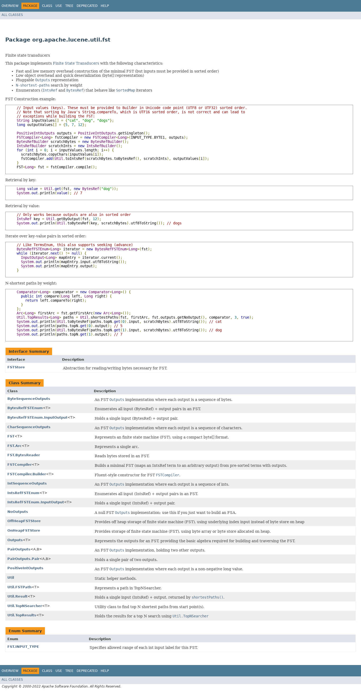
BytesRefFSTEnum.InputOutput (37, 417)
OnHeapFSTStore (23, 530)
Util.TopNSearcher (24, 606)
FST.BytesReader (23, 455)
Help (105, 6)
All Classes (12, 15)
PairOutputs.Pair (23, 559)
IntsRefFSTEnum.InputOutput (35, 502)
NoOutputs (17, 512)
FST (11, 436)
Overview (10, 6)
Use (58, 6)
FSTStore (16, 367)
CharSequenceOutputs (28, 427)
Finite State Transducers (76, 63)
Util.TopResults (21, 615)
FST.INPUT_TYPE (23, 647)
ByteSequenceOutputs (28, 399)
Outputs (15, 540)
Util (10, 578)
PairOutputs (18, 549)
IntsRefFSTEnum (23, 493)
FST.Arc (14, 446)
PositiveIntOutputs (25, 568)
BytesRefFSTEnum (25, 408)
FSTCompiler (19, 465)
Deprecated (87, 6)
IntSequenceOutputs (27, 483)
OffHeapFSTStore (24, 521)
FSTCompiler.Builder (26, 474)
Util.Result (17, 596)
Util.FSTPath (19, 587)
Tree (69, 6)
